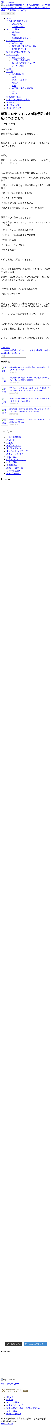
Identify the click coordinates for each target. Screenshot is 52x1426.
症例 (8, 69)
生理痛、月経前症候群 (22, 88)
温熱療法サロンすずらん (18, 52)
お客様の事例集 (13, 437)
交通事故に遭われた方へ (18, 99)
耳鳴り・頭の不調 (14, 468)
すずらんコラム (13, 105)
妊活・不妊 (11, 462)
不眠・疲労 (11, 457)
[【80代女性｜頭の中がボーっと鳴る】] (39, 1032)
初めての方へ (12, 55)
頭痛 (14, 77)
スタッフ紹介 (18, 26)
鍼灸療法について (14, 40)
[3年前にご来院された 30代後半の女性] (13, 871)
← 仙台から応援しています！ (15, 350)
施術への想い (18, 43)
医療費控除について (21, 38)
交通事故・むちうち (16, 459)
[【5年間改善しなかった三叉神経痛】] (39, 579)
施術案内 (16, 32)
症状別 (9, 71)
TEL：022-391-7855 (10, 1384)
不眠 (14, 85)
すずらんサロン (13, 448)
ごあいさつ (17, 24)
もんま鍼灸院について (17, 21)
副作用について (19, 49)
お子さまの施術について (23, 63)
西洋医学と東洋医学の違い (24, 46)
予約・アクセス (13, 108)
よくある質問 (18, 66)
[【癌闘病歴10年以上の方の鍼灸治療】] (13, 1225)
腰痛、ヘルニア (19, 80)
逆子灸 (15, 94)
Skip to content (7, 2)
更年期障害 (11, 465)
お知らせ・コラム (14, 102)
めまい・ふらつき (14, 454)
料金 (14, 35)
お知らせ (5, 347)
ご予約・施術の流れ (21, 60)
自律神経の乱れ (19, 74)
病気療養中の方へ (14, 97)
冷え (14, 91)
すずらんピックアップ (17, 451)
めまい (15, 83)
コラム (9, 443)
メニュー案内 (12, 29)
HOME (9, 18)
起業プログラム (13, 473)
